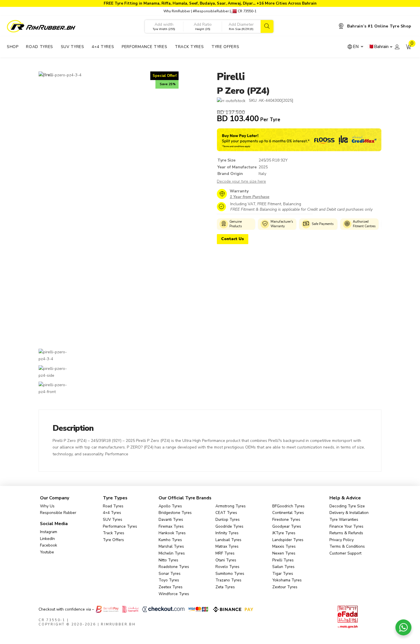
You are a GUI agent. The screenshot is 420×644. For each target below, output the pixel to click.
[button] (408, 47)
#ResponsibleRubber (211, 11)
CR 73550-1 (247, 11)
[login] (397, 46)
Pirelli (230, 76)
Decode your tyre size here (241, 181)
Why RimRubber (176, 11)
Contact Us (232, 239)
